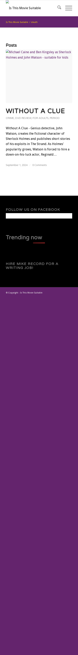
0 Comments (39, 165)
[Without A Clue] (39, 76)
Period (55, 118)
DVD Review (23, 118)
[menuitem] (57, 8)
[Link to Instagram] (63, 298)
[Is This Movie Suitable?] (32, 8)
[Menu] (66, 8)
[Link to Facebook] (51, 298)
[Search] (57, 8)
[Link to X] (45, 298)
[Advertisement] (39, 478)
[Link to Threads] (57, 298)
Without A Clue (35, 111)
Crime (10, 118)
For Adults (41, 118)
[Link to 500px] (69, 298)
